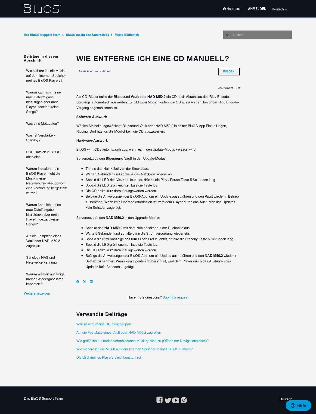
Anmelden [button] (257, 8)
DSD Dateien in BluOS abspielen (43, 154)
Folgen (229, 71)
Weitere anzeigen (37, 293)
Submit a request (175, 297)
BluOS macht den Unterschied (87, 34)
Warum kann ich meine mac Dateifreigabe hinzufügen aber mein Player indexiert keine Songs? (43, 102)
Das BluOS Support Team (42, 34)
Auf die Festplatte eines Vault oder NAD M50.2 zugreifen (43, 240)
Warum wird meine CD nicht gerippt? (104, 323)
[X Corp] (86, 281)
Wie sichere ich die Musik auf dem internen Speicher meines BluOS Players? (46, 75)
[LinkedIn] (93, 281)
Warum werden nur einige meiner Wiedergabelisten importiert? (45, 278)
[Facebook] (79, 281)
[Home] (42, 8)
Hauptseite (234, 8)
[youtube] (176, 402)
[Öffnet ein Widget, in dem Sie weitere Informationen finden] (298, 406)
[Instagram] (183, 402)
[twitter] (168, 402)
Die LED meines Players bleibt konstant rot (108, 357)
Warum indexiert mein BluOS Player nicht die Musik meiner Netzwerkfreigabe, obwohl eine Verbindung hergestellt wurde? (46, 180)
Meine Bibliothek (127, 34)
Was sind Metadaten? (42, 123)
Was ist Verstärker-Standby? (40, 137)
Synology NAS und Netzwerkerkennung (41, 260)
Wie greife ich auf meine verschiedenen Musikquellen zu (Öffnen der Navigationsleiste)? (142, 340)
